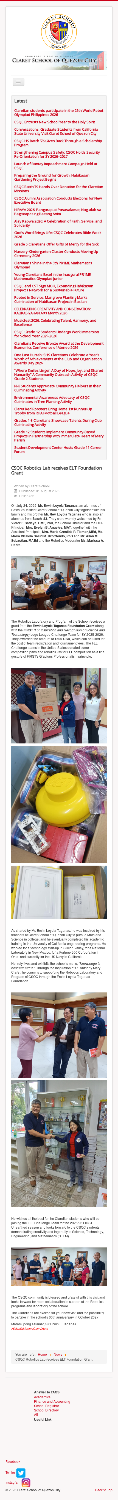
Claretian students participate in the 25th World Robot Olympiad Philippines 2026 (58, 112)
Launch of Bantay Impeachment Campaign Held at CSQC (55, 165)
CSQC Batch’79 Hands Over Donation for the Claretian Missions (58, 188)
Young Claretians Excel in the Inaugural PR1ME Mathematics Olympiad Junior (52, 276)
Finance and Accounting (52, 1401)
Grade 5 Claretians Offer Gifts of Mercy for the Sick (56, 244)
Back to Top (104, 1489)
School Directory (46, 1410)
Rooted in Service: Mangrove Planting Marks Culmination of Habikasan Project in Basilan (51, 299)
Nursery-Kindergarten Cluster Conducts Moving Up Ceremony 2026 (56, 253)
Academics (42, 1396)
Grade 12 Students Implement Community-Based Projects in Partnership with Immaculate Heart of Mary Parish (59, 436)
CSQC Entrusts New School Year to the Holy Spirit (54, 121)
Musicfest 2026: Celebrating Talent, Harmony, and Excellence (55, 322)
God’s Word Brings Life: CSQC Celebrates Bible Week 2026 (58, 234)
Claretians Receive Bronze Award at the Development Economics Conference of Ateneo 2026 (58, 345)
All (36, 1414)
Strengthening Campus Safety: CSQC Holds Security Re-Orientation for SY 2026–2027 (57, 154)
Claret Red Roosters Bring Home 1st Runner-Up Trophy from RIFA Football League (53, 410)
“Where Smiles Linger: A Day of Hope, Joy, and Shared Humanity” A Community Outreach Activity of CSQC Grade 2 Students (58, 374)
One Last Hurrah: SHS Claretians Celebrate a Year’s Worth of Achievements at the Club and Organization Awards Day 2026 (58, 358)
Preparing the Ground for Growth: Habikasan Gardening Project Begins (51, 177)
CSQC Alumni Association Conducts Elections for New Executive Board (58, 200)
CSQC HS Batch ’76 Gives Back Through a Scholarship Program (58, 142)
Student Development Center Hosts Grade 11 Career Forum (58, 449)
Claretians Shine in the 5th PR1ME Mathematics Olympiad (53, 264)
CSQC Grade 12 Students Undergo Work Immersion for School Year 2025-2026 (56, 333)
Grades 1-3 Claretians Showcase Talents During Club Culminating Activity (58, 422)
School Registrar (46, 1405)
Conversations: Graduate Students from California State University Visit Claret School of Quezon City (56, 131)
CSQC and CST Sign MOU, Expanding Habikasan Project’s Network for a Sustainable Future (53, 287)
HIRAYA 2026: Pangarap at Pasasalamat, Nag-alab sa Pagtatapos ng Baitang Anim (57, 211)
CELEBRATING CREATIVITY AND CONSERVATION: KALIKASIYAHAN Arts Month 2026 (52, 310)
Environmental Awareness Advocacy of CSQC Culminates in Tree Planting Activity (51, 399)
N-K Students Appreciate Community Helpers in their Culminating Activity (57, 387)
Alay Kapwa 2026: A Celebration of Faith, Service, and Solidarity (58, 223)
